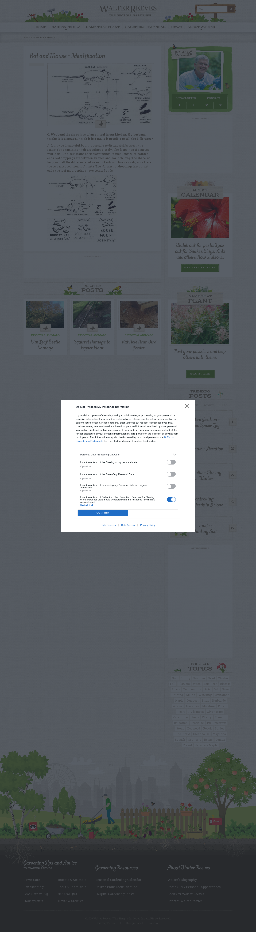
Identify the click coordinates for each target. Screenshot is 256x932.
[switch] (171, 462)
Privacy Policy (147, 525)
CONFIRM (102, 512)
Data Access (128, 525)
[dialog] (128, 466)
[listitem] (128, 454)
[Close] (188, 407)
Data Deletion (108, 525)
